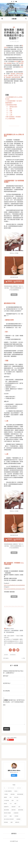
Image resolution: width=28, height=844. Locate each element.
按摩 (13, 800)
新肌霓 (5, 803)
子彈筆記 (6, 794)
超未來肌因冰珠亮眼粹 (9, 819)
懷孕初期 (16, 797)
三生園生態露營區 (8, 791)
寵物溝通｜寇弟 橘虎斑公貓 (13, 77)
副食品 (16, 791)
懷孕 (11, 797)
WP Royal (16, 841)
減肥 (15, 803)
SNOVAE (19, 788)
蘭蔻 (11, 816)
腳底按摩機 (6, 809)
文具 (17, 800)
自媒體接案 (16, 812)
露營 (12, 822)
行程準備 (16, 816)
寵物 (14, 27)
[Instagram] (14, 649)
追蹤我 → (14, 775)
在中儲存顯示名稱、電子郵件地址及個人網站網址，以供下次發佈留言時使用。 (13, 701)
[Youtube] (17, 649)
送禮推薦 (18, 819)
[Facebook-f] (10, 649)
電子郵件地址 (7, 683)
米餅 (19, 806)
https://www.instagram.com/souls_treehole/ (15, 588)
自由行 (5, 816)
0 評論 (23, 658)
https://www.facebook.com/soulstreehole (14, 585)
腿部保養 (14, 809)
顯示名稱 (6, 676)
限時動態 (6, 822)
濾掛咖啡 (14, 806)
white (14, 8)
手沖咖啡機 (6, 800)
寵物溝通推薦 (12, 654)
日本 (11, 803)
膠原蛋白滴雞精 (7, 812)
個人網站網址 (6, 690)
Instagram (11, 788)
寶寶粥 (5, 797)
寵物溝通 (6, 654)
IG (4, 788)
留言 (4, 705)
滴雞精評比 (6, 806)
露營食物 (17, 822)
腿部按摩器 (20, 809)
